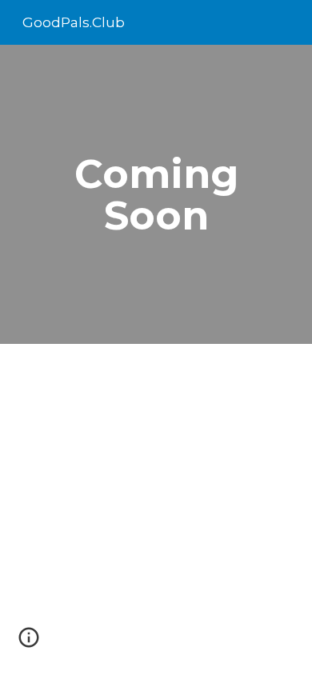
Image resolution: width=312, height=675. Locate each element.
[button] (29, 643)
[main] (156, 195)
